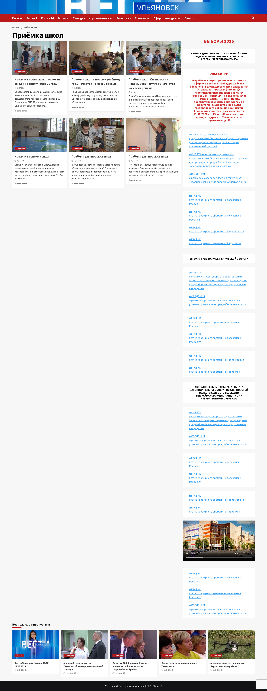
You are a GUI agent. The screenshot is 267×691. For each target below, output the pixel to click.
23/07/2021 (20, 88)
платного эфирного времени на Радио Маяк (215, 243)
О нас (188, 18)
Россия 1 (31, 18)
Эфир (157, 18)
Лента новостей (136, 71)
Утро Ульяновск (99, 18)
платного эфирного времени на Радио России (216, 231)
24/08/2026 (20, 670)
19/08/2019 (77, 161)
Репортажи (124, 18)
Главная (17, 18)
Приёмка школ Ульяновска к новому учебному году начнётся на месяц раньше (152, 83)
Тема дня (79, 18)
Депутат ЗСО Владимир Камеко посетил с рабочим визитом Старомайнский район (129, 666)
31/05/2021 (134, 92)
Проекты (140, 18)
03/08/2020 (20, 161)
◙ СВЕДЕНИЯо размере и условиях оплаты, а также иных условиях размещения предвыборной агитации (218, 177)
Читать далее (21, 111)
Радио (62, 18)
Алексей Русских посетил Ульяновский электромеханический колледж (83, 666)
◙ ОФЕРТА (195, 412)
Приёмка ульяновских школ (91, 156)
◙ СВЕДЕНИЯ (197, 436)
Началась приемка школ (32, 156)
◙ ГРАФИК (195, 195)
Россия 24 (47, 18)
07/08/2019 (134, 161)
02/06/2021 (77, 88)
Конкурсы (171, 18)
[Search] (253, 18)
